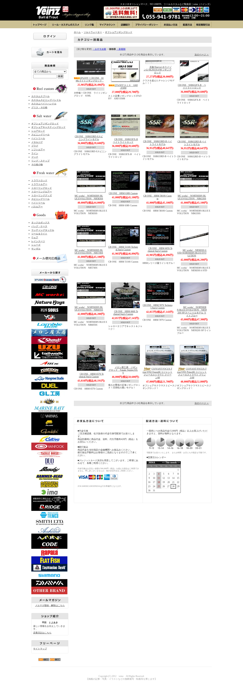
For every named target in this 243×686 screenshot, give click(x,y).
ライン (34, 153)
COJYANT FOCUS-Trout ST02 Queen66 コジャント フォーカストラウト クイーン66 (157, 373)
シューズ (35, 245)
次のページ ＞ (202, 54)
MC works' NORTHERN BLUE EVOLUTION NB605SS (89, 308)
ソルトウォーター (93, 32)
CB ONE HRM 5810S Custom (157, 197)
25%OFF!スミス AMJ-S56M (126, 86)
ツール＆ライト (39, 233)
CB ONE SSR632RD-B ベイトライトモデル (192, 143)
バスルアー (37, 206)
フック (34, 157)
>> (178, 462)
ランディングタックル (42, 230)
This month (171, 462)
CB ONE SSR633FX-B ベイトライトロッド (126, 140)
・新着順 (120, 49)
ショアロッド (38, 131)
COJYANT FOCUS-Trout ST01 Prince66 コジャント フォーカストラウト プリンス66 (192, 373)
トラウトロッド (39, 180)
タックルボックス (40, 222)
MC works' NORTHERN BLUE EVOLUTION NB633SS (192, 197)
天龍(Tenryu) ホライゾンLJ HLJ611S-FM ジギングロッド (157, 70)
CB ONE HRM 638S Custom (123, 193)
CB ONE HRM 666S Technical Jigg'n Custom (125, 313)
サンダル (35, 248)
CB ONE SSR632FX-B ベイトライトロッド (192, 86)
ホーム (77, 32)
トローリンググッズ (41, 195)
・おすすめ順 (99, 49)
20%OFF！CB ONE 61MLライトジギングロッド (90, 79)
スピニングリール (40, 134)
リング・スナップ (40, 160)
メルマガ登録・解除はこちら (50, 605)
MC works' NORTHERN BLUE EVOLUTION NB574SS (89, 251)
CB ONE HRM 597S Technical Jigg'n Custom (157, 306)
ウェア (34, 237)
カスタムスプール (40, 96)
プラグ (34, 145)
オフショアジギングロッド (45, 123)
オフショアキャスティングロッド (48, 127)
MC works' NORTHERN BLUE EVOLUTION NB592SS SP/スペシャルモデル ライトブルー (192, 311)
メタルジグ (37, 142)
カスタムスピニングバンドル (46, 100)
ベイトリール (38, 138)
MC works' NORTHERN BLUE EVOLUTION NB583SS (89, 197)
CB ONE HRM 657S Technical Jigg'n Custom (91, 375)
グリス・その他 (39, 107)
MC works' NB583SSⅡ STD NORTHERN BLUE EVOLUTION (192, 253)
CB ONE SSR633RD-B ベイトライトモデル (157, 143)
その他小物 (37, 164)
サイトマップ (40, 648)
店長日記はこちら (42, 632)
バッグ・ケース (39, 226)
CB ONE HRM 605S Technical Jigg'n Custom (160, 249)
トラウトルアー (39, 184)
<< (163, 462)
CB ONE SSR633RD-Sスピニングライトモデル (89, 138)
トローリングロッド (41, 188)
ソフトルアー (38, 149)
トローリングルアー (41, 191)
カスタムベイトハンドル (43, 103)
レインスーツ (38, 241)
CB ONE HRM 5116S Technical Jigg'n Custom (123, 248)
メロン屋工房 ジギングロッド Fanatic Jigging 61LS (123, 370)
